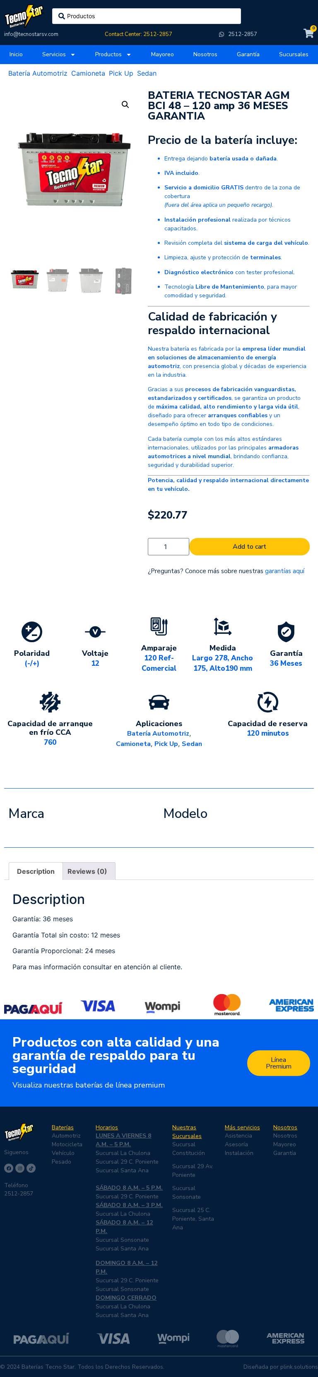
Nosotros (205, 54)
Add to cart (249, 546)
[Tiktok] (31, 1168)
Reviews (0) (87, 871)
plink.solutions (299, 1367)
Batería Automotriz (37, 73)
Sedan (147, 73)
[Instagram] (19, 1168)
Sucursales (293, 54)
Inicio (16, 54)
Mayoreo (162, 54)
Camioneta (88, 73)
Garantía (248, 54)
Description (36, 871)
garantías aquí (284, 571)
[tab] (36, 871)
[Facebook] (8, 1168)
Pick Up (121, 73)
